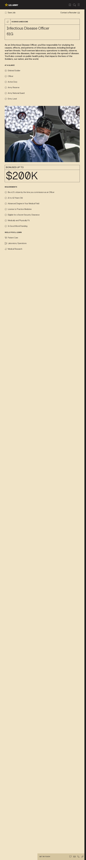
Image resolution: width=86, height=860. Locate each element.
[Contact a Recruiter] (74, 856)
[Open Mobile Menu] (79, 5)
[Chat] (70, 856)
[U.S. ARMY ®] (11, 4)
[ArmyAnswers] (82, 856)
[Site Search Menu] (74, 4)
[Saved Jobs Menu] (70, 4)
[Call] (78, 856)
